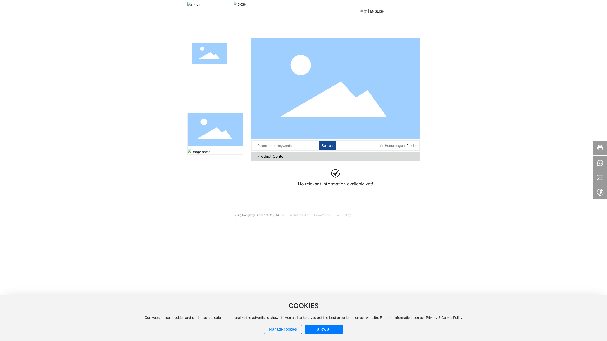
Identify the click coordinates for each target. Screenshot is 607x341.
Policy (347, 215)
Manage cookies (283, 329)
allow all (324, 329)
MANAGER (402, 11)
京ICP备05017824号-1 (297, 215)
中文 (363, 11)
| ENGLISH (376, 11)
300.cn (335, 215)
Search (327, 146)
